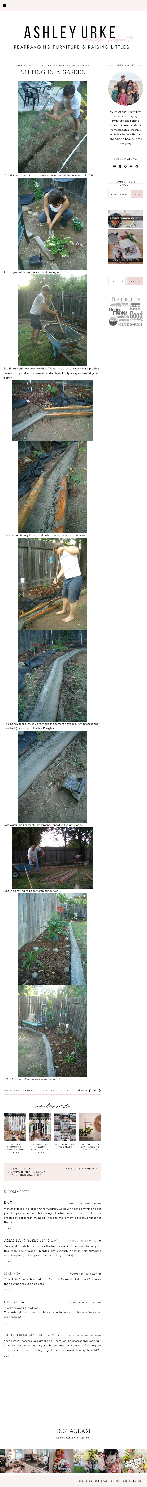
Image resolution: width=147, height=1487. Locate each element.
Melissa (12, 1274)
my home (83, 65)
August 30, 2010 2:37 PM (85, 1273)
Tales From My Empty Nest (33, 1335)
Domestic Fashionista (75, 1438)
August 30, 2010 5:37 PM (85, 1302)
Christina (14, 1302)
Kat (8, 1203)
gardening (67, 65)
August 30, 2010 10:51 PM (85, 1335)
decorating (49, 65)
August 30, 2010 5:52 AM (85, 1240)
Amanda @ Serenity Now (31, 1241)
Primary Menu (3, 5)
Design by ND (131, 1481)
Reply (8, 1228)
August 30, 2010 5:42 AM (85, 1203)
